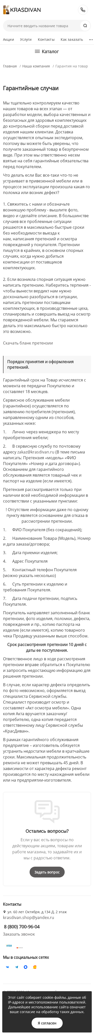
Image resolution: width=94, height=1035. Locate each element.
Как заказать (72, 39)
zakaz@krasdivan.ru (35, 452)
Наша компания (36, 66)
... (91, 38)
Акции (8, 39)
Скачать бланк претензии (28, 343)
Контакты (46, 39)
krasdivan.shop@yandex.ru (28, 917)
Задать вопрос (47, 872)
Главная (10, 66)
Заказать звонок (19, 934)
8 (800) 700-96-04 (83, 10)
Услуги (26, 39)
